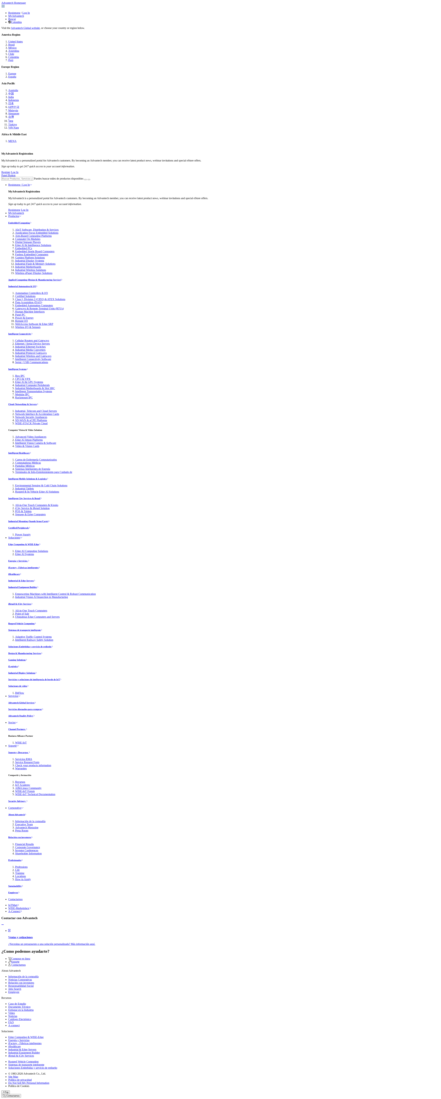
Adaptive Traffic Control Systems (33, 636)
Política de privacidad (20, 1079)
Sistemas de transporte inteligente (24, 630)
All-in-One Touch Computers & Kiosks (36, 505)
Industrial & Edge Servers (21, 580)
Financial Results (24, 844)
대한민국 (13, 107)
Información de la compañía (30, 821)
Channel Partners (17, 729)
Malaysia (13, 110)
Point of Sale (22, 613)
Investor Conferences (26, 850)
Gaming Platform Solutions (30, 257)
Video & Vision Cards (27, 446)
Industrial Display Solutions (21, 673)
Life (17, 870)
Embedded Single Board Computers (34, 251)
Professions (21, 866)
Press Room (21, 830)
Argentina (13, 50)
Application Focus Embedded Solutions (36, 232)
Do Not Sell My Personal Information (28, 1082)
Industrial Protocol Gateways (31, 352)
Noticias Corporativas (20, 979)
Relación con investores (19, 837)
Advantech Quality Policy (20, 715)
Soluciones (14, 537)
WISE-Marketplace (18, 908)
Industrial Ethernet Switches (30, 346)
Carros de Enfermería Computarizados (36, 459)
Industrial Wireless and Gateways (33, 356)
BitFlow (19, 692)
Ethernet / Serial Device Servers (32, 343)
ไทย (10, 120)
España (12, 76)
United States (15, 41)
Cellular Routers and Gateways (32, 340)
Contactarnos (15, 899)
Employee (13, 892)
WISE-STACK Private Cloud (31, 423)
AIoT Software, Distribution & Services (37, 229)
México (12, 47)
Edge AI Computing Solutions (31, 551)
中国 (11, 93)
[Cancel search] (89, 179)
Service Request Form (27, 762)
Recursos (20, 781)
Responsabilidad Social (21, 985)
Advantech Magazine (26, 827)
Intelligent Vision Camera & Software (35, 442)
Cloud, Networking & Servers (22, 404)
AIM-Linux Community (28, 788)
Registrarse (14, 12)
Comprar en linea (20, 958)
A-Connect (14, 911)
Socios (12, 722)
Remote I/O (21, 320)
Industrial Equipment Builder (22, 587)
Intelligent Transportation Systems (33, 391)
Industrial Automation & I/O (22, 286)
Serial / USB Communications (31, 362)
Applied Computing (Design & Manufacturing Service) (34, 279)
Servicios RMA (23, 759)
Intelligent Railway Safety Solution (34, 639)
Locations (20, 876)
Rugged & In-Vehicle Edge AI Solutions (37, 491)
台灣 (11, 116)
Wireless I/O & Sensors (27, 327)
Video (11, 1013)
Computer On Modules (27, 239)
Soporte (12, 745)
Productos (13, 216)
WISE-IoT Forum (25, 791)
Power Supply (23, 534)
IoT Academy (22, 785)
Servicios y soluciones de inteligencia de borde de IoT (34, 679)
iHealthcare (14, 574)
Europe (12, 73)
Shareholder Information (28, 853)
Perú (10, 60)
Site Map (13, 1076)
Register (5, 172)
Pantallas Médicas (25, 465)
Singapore (13, 113)
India (11, 97)
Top (6, 1092)
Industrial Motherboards (28, 266)
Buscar (12, 19)
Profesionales (14, 860)
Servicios (13, 696)
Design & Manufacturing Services (24, 653)
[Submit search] (85, 179)
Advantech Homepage (13, 2)
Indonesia (13, 100)
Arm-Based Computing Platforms (33, 235)
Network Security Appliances (31, 417)
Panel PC (20, 314)
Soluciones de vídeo (17, 686)
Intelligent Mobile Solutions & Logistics (27, 478)
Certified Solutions (25, 296)
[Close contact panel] (2, 924)
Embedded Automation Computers (34, 305)
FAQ (11, 1022)
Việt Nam (13, 127)
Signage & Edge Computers (30, 514)
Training (19, 873)
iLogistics (13, 666)
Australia (13, 90)
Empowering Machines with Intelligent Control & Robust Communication (55, 593)
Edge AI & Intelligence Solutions (33, 245)
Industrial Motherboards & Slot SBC (35, 388)
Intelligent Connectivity (19, 334)
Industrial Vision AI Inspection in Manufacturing (41, 597)
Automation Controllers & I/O (31, 293)
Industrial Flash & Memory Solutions (35, 263)
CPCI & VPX (22, 378)
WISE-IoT (21, 742)
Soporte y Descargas (18, 752)
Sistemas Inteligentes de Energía (32, 468)
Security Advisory (17, 801)
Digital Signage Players (28, 242)
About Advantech (16, 814)
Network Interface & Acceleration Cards (37, 414)
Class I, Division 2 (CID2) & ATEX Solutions (40, 299)
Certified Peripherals (18, 528)
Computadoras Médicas (28, 462)
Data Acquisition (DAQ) (28, 302)
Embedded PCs (23, 248)
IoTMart (12, 905)
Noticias (12, 1016)
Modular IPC (22, 394)
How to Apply (23, 879)
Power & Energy (24, 317)
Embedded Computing (19, 223)
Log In (26, 12)
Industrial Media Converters (30, 349)
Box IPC (20, 375)
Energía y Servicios (18, 561)
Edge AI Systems (24, 554)
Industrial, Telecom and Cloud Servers (36, 410)
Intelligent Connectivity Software (33, 359)
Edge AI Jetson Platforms (29, 439)
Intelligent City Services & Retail (24, 498)
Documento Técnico (19, 1006)
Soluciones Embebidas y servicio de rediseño (30, 646)
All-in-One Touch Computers (31, 610)
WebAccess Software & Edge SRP (34, 324)
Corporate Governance (27, 847)
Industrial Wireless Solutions (30, 270)
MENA (12, 141)
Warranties (21, 768)
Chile (11, 53)
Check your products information (33, 765)
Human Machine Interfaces (30, 311)
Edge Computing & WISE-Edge (23, 544)
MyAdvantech (16, 15)
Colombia (16, 22)
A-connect (14, 1025)
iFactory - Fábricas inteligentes (23, 567)
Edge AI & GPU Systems (29, 382)
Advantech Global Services (21, 702)
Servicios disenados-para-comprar (25, 709)
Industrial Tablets (24, 488)
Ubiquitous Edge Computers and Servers (37, 616)
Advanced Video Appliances (30, 436)
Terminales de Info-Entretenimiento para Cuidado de (43, 472)
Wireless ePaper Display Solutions (33, 273)
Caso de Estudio (17, 1003)
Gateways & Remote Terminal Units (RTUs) (39, 308)
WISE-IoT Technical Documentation (35, 794)
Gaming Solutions (17, 660)
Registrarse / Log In (19, 184)
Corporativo (14, 807)
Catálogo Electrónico (19, 1019)
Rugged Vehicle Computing (21, 623)
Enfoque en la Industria (21, 1009)
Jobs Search (14, 988)
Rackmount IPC (24, 397)
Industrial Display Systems (29, 260)
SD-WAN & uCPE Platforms (31, 420)
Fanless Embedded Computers (31, 254)
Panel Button (8, 175)
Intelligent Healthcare (19, 453)
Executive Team (24, 824)
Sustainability (15, 886)
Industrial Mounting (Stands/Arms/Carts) (28, 521)
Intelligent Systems (17, 369)
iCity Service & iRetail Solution (32, 508)
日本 (11, 103)
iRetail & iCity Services (19, 604)
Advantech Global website (25, 28)
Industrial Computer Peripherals (32, 385)
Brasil (11, 44)
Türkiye (12, 124)
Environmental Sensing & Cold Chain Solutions (41, 485)
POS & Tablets (23, 511)
